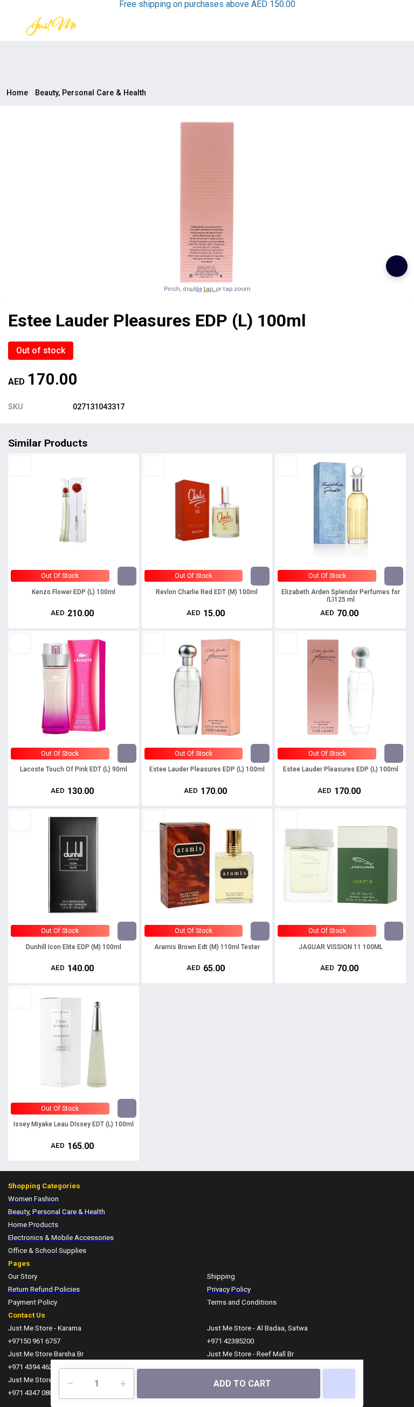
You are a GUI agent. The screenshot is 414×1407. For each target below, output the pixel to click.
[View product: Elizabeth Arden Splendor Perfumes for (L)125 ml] (340, 510)
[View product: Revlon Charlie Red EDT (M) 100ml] (207, 510)
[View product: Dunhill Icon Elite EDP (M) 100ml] (73, 865)
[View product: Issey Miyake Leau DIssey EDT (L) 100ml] (73, 1042)
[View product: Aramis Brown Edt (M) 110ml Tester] (207, 865)
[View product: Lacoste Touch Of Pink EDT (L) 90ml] (73, 687)
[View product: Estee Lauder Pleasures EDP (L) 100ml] (207, 687)
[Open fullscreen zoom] (397, 266)
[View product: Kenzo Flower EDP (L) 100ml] (73, 510)
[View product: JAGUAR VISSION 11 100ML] (340, 865)
